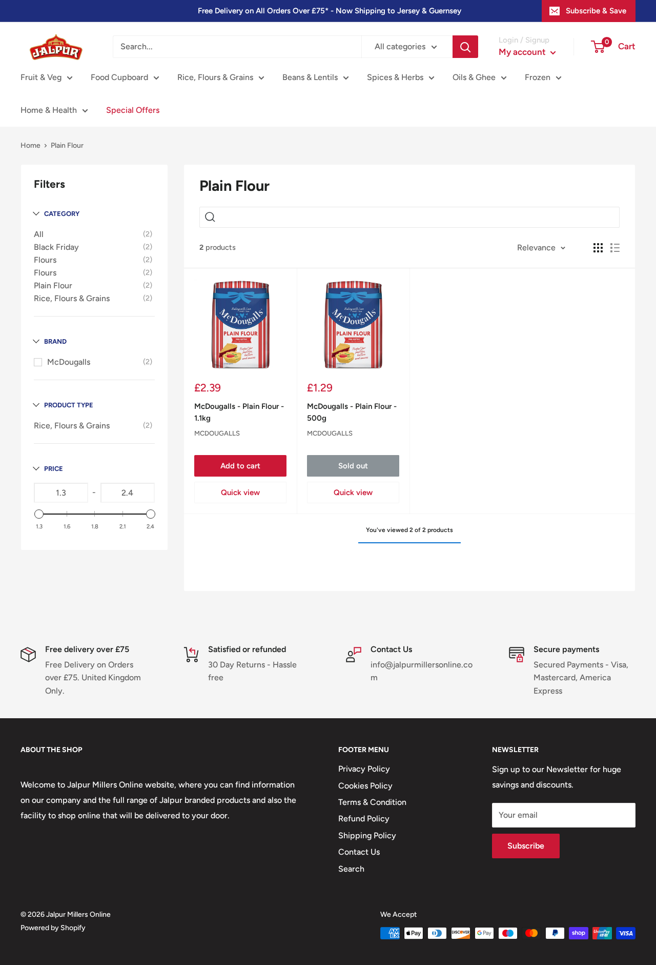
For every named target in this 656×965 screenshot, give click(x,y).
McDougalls (68, 362)
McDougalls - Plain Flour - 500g (352, 412)
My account (523, 52)
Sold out (353, 465)
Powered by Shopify (53, 927)
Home (30, 145)
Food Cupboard (119, 77)
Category (61, 214)
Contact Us (359, 852)
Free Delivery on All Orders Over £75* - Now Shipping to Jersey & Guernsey (329, 10)
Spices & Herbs (395, 77)
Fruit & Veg (40, 77)
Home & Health (48, 110)
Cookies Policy (365, 786)
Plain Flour (53, 285)
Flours (45, 260)
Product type (68, 405)
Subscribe (525, 846)
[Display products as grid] (598, 247)
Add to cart (240, 465)
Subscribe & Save (596, 10)
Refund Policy (363, 818)
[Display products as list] (615, 247)
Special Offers (132, 110)
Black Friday (56, 247)
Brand (55, 341)
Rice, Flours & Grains (215, 77)
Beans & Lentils (310, 77)
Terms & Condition (372, 802)
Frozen (537, 77)
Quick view (240, 492)
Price (53, 468)
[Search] (465, 46)
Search (351, 869)
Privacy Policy (364, 769)
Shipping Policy (367, 835)
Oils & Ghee (474, 77)
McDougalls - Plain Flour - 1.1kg (239, 412)
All (39, 234)
